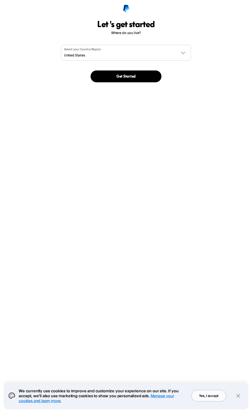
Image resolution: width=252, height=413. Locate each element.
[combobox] (126, 53)
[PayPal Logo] (126, 8)
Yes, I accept (209, 396)
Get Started (126, 76)
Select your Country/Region (82, 49)
